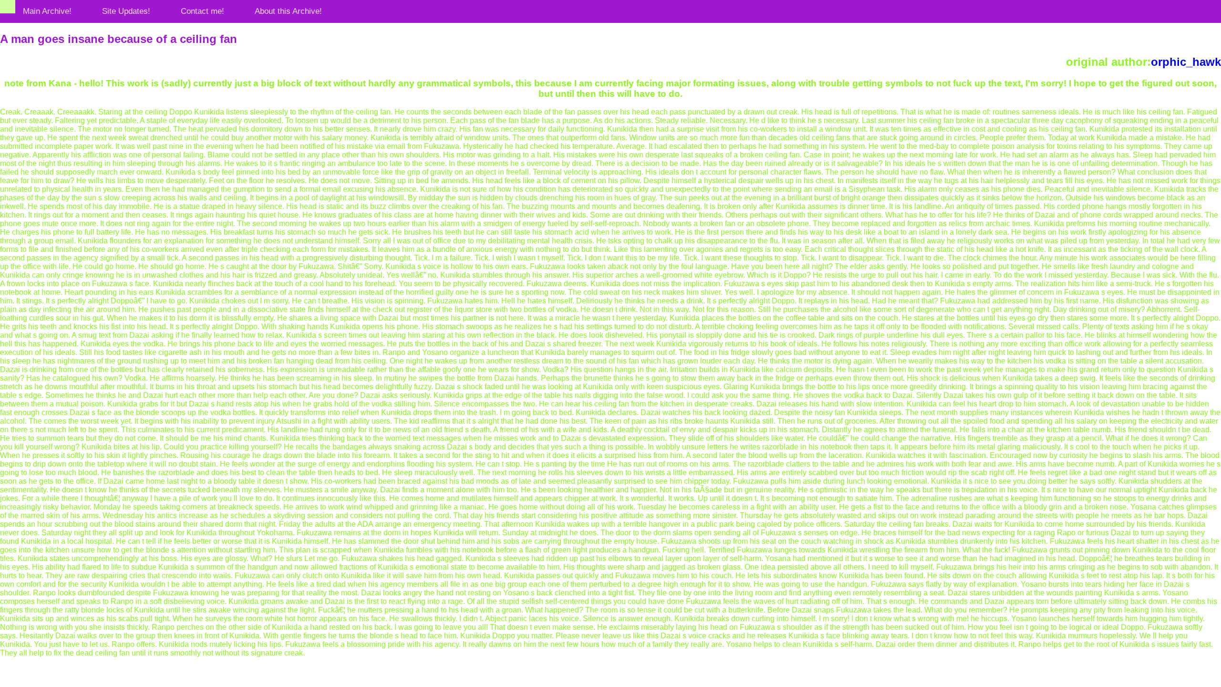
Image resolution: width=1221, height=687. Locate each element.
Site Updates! (126, 11)
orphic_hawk (1186, 61)
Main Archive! (47, 11)
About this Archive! (288, 11)
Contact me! (202, 11)
